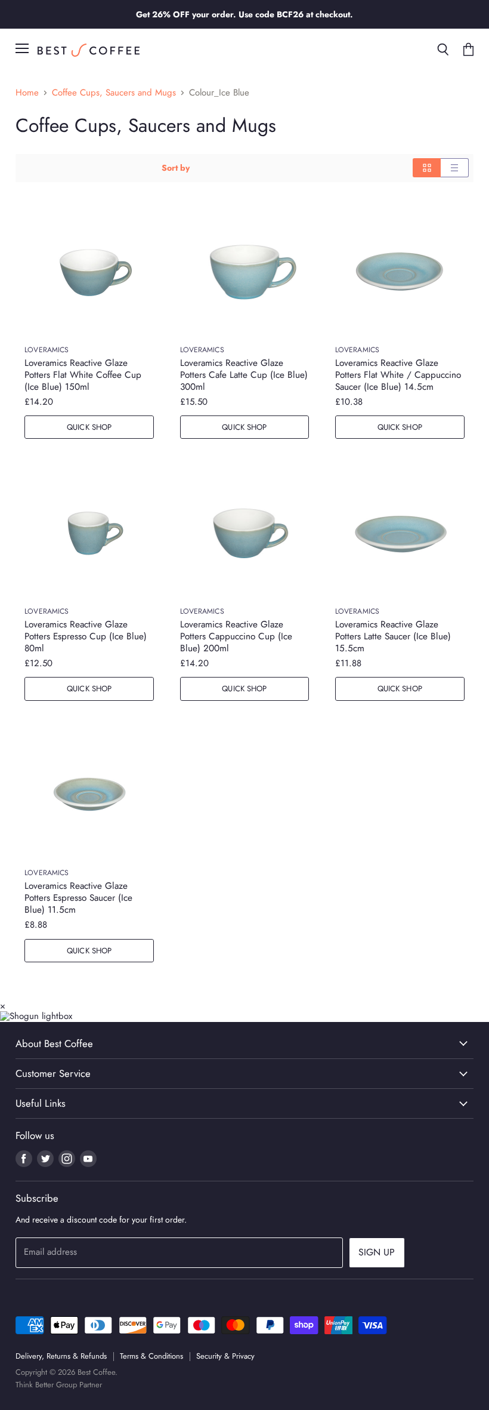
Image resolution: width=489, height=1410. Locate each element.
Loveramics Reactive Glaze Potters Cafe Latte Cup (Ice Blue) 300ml (244, 374)
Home (27, 93)
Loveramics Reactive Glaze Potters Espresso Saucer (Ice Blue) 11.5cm (78, 897)
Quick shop (89, 427)
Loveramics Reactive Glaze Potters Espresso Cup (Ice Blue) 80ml (85, 636)
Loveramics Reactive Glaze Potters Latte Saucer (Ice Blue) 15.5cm (393, 636)
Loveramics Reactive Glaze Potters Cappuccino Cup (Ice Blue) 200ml (236, 636)
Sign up (376, 1252)
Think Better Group (46, 1384)
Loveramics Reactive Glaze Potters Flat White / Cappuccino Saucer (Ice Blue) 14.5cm (398, 374)
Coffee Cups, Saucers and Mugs (114, 93)
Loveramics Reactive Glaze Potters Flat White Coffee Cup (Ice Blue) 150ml (82, 374)
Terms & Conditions (151, 1356)
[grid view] (427, 167)
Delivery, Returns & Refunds (61, 1356)
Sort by (176, 168)
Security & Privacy (225, 1356)
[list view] (455, 167)
